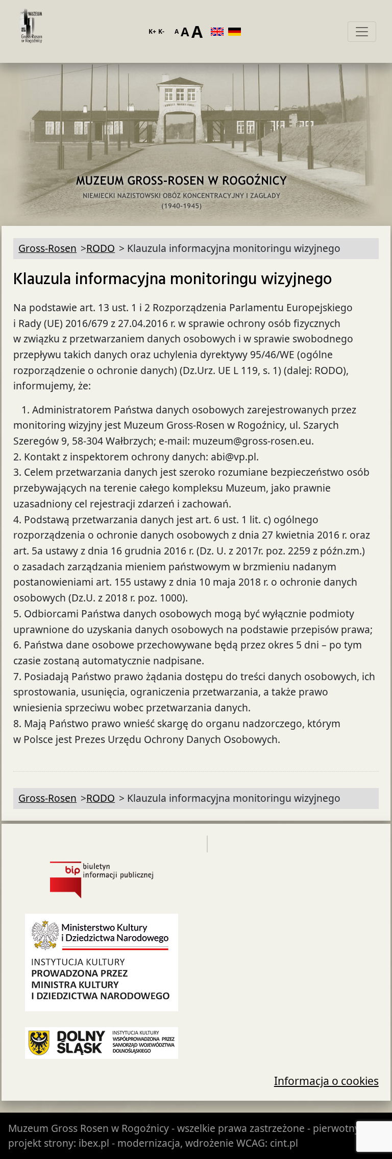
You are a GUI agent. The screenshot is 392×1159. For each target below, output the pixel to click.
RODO (100, 248)
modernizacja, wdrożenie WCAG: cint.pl (207, 1143)
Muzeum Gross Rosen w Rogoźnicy (88, 1128)
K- (161, 31)
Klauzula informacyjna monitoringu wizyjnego (172, 279)
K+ (152, 31)
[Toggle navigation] (362, 31)
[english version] (219, 31)
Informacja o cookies (326, 1080)
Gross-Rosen (31, 32)
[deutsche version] (237, 31)
